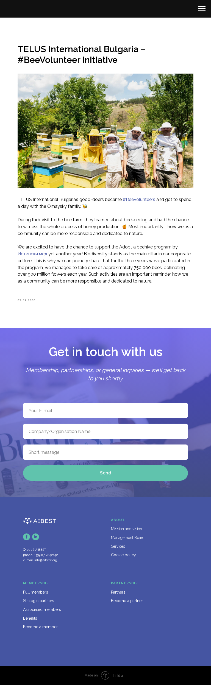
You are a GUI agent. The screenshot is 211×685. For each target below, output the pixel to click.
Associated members (42, 609)
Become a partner (127, 601)
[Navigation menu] (202, 9)
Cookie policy (123, 555)
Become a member (40, 627)
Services (118, 546)
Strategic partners (38, 601)
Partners (118, 592)
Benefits (30, 618)
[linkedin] (35, 536)
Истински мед (32, 253)
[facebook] (26, 536)
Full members (35, 592)
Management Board (128, 537)
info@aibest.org (45, 560)
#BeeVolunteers (139, 199)
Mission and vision (126, 529)
